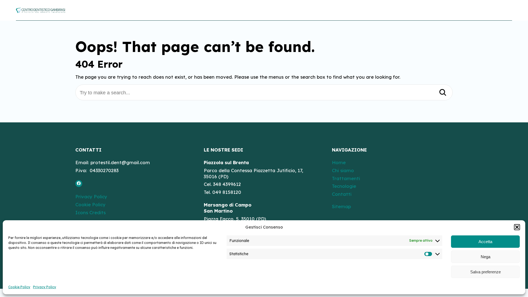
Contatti (341, 194)
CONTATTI (496, 10)
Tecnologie (344, 186)
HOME (351, 10)
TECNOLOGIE (459, 10)
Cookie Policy (19, 287)
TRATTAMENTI (418, 10)
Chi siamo (343, 170)
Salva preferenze (485, 272)
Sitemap (341, 206)
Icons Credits (90, 212)
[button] (517, 227)
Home (339, 162)
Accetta (485, 241)
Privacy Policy (44, 287)
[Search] (443, 93)
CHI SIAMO (380, 10)
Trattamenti (346, 178)
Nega (485, 256)
